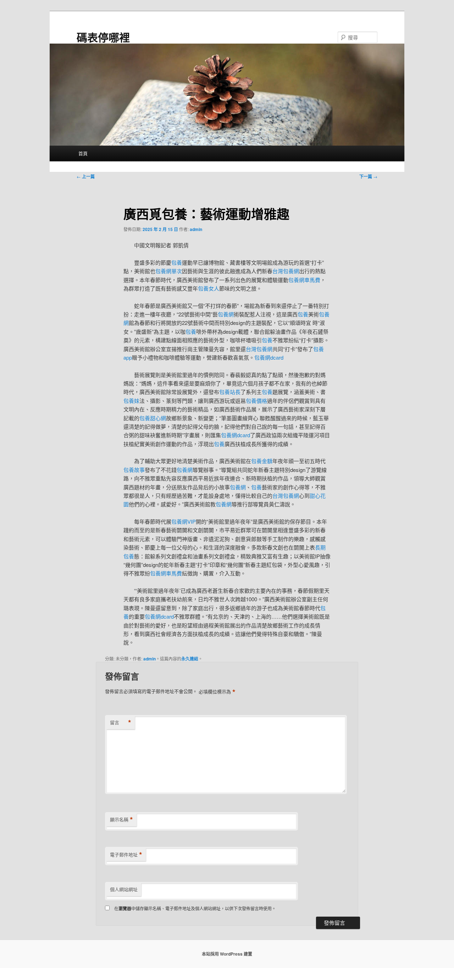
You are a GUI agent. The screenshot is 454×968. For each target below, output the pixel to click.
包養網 (226, 314)
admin (196, 229)
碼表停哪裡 (103, 37)
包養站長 (229, 391)
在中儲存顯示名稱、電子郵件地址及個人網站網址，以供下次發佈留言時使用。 (195, 908)
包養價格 (256, 400)
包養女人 (208, 288)
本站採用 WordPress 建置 (227, 954)
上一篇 (86, 176)
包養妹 (131, 400)
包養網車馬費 (304, 279)
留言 (120, 722)
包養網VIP (183, 521)
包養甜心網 (152, 418)
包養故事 (134, 469)
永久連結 (189, 658)
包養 (176, 262)
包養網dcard (268, 357)
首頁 (83, 153)
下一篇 (368, 176)
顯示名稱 (121, 819)
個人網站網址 (124, 889)
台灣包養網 (285, 271)
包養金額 (261, 461)
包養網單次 (168, 271)
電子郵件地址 (126, 854)
